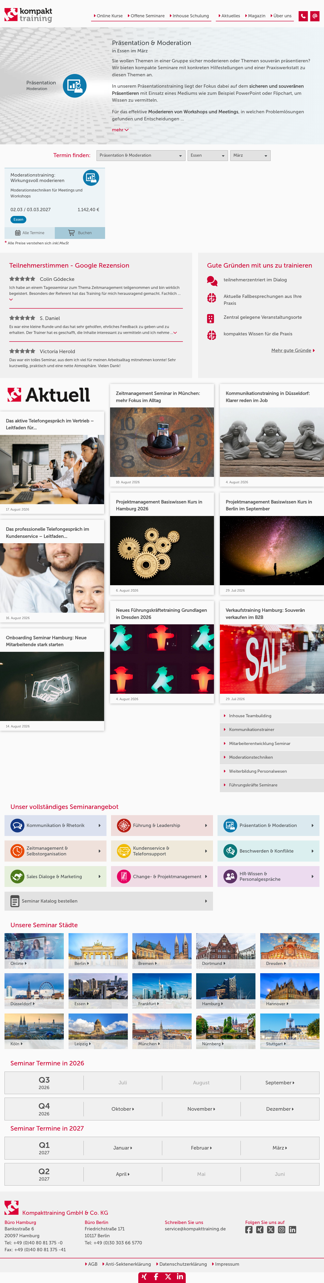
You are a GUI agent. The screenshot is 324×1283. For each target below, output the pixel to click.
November (199, 1109)
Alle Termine (33, 232)
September (278, 1083)
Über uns (282, 15)
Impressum (226, 1264)
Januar (121, 1148)
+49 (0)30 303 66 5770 (117, 1243)
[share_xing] (144, 1277)
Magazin (256, 15)
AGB (92, 1264)
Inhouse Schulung (191, 15)
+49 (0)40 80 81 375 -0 (38, 1243)
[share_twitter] (168, 1277)
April (121, 1174)
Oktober (121, 1109)
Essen (18, 219)
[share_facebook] (156, 1277)
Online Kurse (110, 15)
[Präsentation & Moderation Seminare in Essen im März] (303, 16)
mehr (118, 129)
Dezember (278, 1109)
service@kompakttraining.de (195, 1229)
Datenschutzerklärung (182, 1264)
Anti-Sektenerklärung (127, 1264)
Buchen (85, 232)
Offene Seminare (148, 15)
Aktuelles (231, 15)
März (278, 1148)
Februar (200, 1148)
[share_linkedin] (180, 1277)
